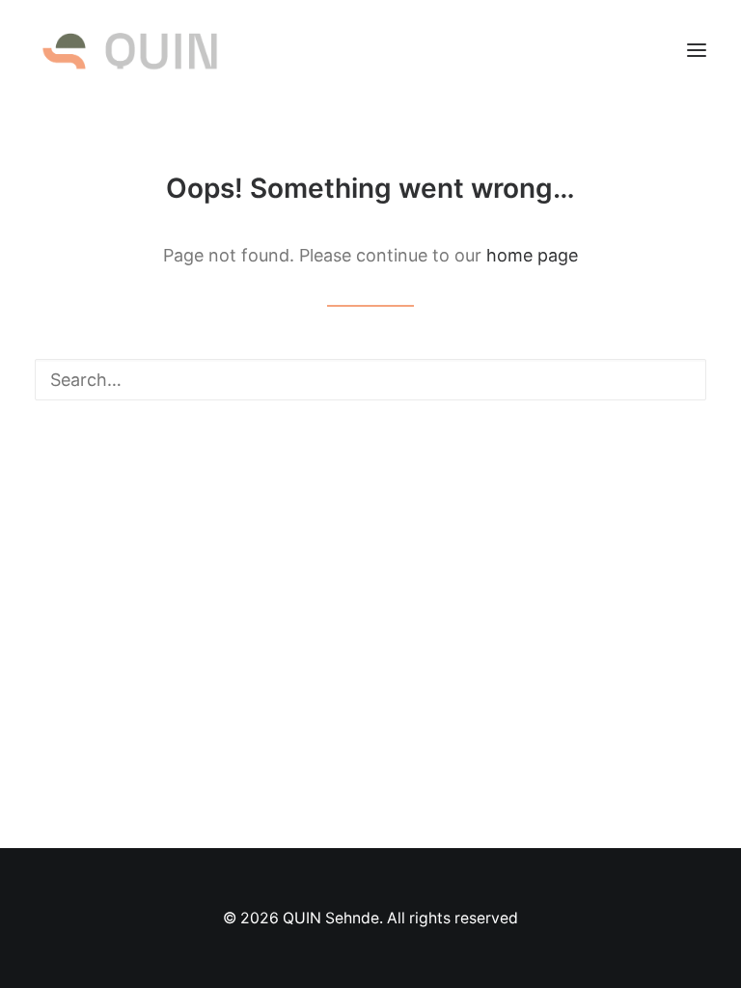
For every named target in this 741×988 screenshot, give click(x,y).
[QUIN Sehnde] (130, 50)
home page (532, 255)
